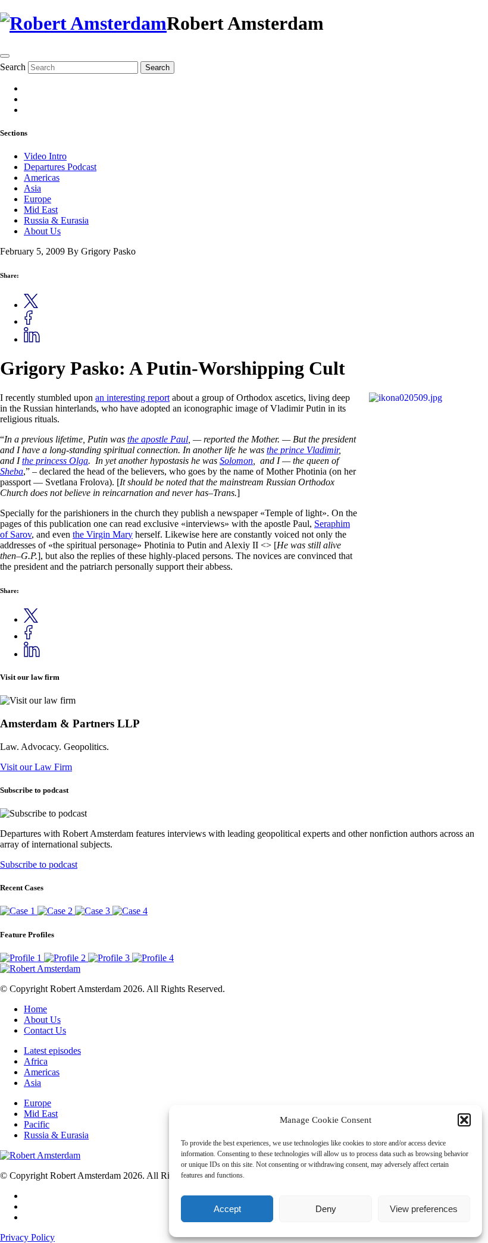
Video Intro (45, 156)
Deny (325, 1209)
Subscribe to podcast (38, 864)
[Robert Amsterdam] (83, 23)
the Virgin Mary (103, 534)
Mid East (41, 210)
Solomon (236, 461)
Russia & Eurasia (56, 220)
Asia (32, 188)
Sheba (11, 471)
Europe (37, 199)
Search (13, 67)
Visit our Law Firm (36, 767)
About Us (42, 231)
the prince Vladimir (303, 450)
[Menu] (5, 56)
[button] (464, 1120)
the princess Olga (55, 461)
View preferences (424, 1209)
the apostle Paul (157, 439)
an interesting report (132, 398)
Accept (227, 1209)
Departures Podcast (60, 167)
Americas (42, 177)
